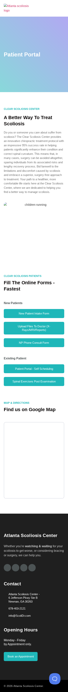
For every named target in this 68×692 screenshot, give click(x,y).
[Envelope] (32, 567)
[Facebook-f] (7, 567)
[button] (62, 8)
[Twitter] (15, 567)
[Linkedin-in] (23, 567)
